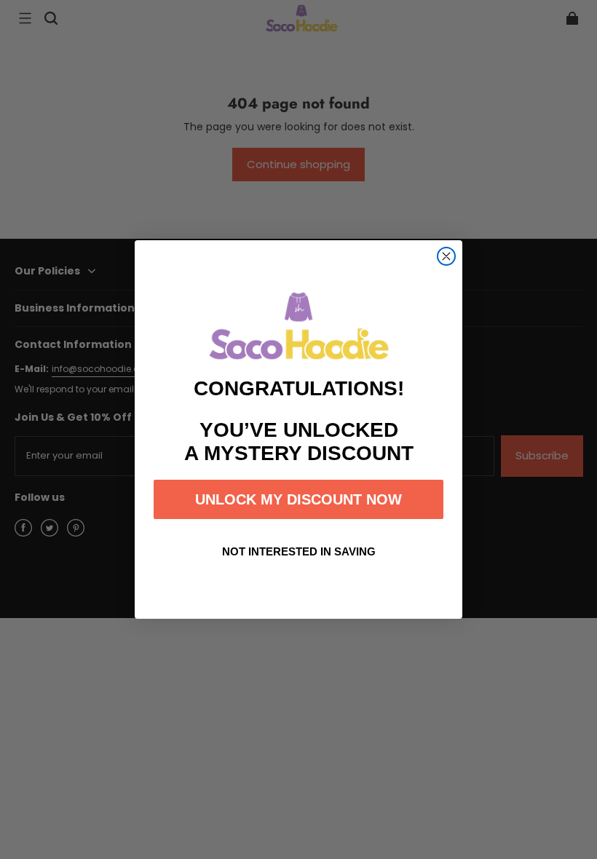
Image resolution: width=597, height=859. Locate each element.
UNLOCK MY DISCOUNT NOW (298, 499)
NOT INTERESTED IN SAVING (299, 551)
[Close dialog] (446, 256)
